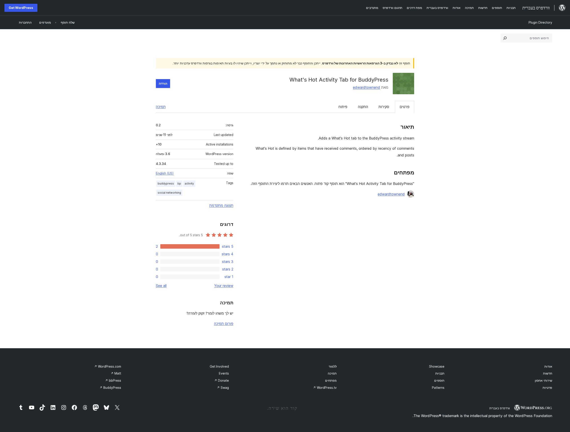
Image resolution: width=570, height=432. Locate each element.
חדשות (547, 373)
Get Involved (219, 366)
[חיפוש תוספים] (505, 38)
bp (179, 183)
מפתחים (331, 380)
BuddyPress (110, 387)
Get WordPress (21, 8)
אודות (548, 366)
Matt (116, 373)
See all (161, 285)
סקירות (384, 106)
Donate (221, 380)
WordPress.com (107, 366)
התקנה (363, 106)
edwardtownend (366, 87)
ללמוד (333, 366)
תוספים (439, 380)
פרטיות (547, 387)
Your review (223, 285)
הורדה (163, 83)
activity (189, 183)
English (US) (165, 173)
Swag (223, 387)
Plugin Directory (540, 22)
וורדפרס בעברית (499, 408)
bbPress (113, 380)
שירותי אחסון (543, 380)
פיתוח (342, 106)
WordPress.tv (325, 387)
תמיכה (161, 106)
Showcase (436, 366)
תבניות (439, 373)
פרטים (404, 106)
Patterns (438, 387)
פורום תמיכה (223, 323)
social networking (169, 192)
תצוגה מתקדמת (221, 205)
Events (224, 373)
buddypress (166, 183)
